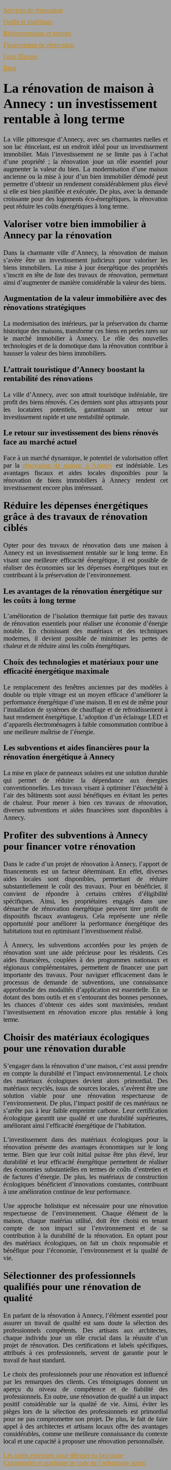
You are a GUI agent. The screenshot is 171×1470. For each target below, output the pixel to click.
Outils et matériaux (28, 21)
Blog (9, 68)
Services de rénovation (33, 10)
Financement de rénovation (38, 44)
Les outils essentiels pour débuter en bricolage (63, 1455)
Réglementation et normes (37, 33)
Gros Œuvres (20, 56)
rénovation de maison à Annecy (67, 465)
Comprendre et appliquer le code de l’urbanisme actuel (74, 1462)
